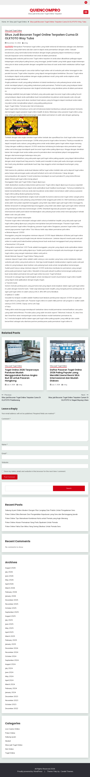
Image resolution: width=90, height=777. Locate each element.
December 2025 (11, 600)
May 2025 (9, 628)
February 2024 (11, 688)
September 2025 (12, 612)
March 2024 (10, 684)
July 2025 (9, 620)
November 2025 (11, 604)
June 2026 (9, 576)
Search (68, 488)
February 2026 (11, 592)
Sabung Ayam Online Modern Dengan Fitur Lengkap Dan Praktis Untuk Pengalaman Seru (40, 510)
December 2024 (11, 648)
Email (4, 453)
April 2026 (9, 584)
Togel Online (10, 753)
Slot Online (9, 749)
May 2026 (9, 580)
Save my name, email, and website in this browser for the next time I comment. (35, 471)
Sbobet (8, 741)
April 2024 (9, 680)
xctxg (26, 43)
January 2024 (10, 692)
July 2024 (9, 668)
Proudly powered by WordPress (30, 771)
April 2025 (9, 632)
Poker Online (10, 733)
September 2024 (12, 660)
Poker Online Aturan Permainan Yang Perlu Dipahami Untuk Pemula (31, 522)
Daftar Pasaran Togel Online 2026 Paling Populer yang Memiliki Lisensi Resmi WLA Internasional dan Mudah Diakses (66, 375)
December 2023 (11, 696)
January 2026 (10, 596)
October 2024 (10, 656)
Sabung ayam (10, 737)
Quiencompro (45, 10)
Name (5, 444)
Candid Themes (67, 771)
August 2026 (10, 568)
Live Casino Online (12, 729)
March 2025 (10, 636)
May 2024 (9, 676)
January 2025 (10, 644)
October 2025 (10, 608)
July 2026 (9, 572)
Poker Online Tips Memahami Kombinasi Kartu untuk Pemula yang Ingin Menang (36, 518)
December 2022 (11, 708)
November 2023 (11, 700)
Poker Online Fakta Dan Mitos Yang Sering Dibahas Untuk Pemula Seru (33, 526)
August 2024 (10, 664)
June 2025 (9, 624)
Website (5, 462)
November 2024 (11, 652)
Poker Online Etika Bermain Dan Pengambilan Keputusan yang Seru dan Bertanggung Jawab (41, 514)
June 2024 (9, 672)
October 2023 (10, 704)
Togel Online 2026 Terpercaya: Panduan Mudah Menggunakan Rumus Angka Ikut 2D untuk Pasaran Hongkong (22, 375)
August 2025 (10, 616)
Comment (6, 419)
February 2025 (11, 640)
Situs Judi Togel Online (13, 30)
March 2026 (10, 588)
